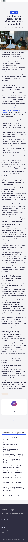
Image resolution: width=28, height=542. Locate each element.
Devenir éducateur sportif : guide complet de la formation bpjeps (12, 494)
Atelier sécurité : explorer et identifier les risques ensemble (13, 483)
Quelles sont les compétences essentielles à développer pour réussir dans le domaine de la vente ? (13, 477)
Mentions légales (5, 530)
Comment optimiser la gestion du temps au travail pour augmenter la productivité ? (13, 449)
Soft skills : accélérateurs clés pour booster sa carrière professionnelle (12, 471)
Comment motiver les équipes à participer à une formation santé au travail (12, 461)
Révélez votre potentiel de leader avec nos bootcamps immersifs (13, 443)
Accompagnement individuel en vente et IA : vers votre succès (13, 438)
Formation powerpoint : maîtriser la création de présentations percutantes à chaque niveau (13, 489)
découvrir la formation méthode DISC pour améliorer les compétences (13, 110)
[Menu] (25, 1)
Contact (3, 532)
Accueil (3, 8)
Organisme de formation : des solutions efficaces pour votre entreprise (13, 466)
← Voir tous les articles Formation (10, 420)
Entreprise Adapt (7, 510)
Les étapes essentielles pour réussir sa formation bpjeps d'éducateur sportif (13, 455)
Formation (8, 8)
